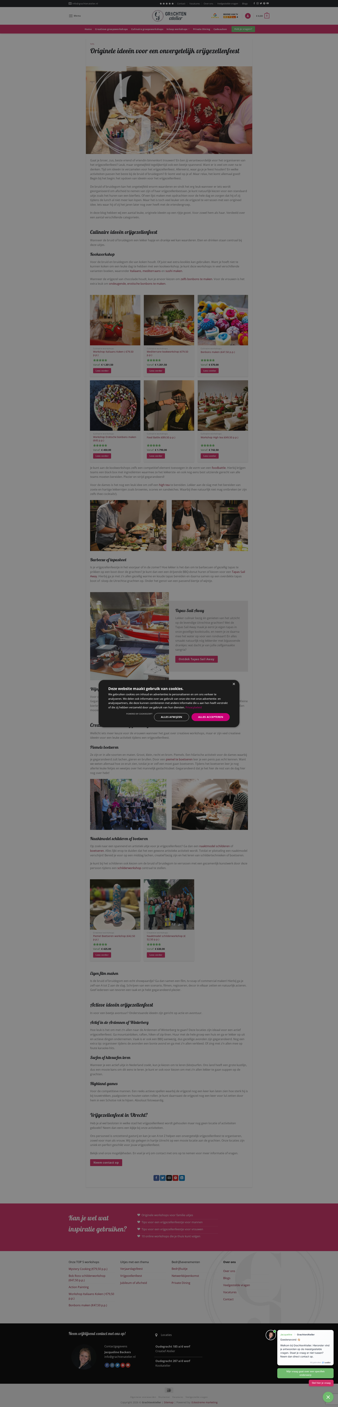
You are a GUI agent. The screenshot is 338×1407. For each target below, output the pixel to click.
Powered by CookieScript (139, 713)
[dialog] (169, 703)
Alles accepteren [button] (210, 717)
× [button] (233, 684)
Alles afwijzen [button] (171, 717)
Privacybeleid (194, 707)
